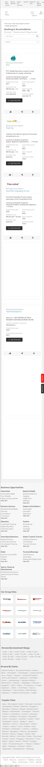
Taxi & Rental (27, 542)
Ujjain (4, 746)
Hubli (37, 719)
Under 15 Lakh (34, 654)
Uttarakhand (6, 690)
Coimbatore (15, 714)
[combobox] (22, 36)
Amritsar (37, 704)
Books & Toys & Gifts (9, 555)
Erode (4, 716)
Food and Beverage (30, 552)
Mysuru (13, 734)
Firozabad (22, 716)
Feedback (31, 760)
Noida (29, 736)
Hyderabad (6, 721)
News (14, 762)
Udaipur (37, 744)
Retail (3, 552)
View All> (26, 531)
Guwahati (22, 719)
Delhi (13, 685)
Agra (4, 704)
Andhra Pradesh (7, 670)
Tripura (31, 688)
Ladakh (34, 693)
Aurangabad (7, 706)
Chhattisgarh (23, 673)
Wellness (26, 501)
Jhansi (33, 724)
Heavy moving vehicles (9, 498)
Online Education (7, 529)
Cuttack (24, 714)
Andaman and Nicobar (20, 693)
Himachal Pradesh (30, 675)
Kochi (20, 726)
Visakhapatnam (19, 749)
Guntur (4, 719)
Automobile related (8, 494)
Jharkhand (23, 678)
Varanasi (20, 746)
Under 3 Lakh (32, 652)
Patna (12, 739)
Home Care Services (8, 542)
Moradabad (32, 731)
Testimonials (23, 762)
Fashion (26, 522)
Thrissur (28, 744)
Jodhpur (5, 726)
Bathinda (24, 706)
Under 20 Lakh (8, 657)
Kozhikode (15, 729)
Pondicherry (29, 685)
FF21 (8, 65)
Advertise (26, 2)
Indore (15, 721)
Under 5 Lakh (7, 654)
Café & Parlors (28, 555)
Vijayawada (6, 749)
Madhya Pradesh (28, 680)
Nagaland (5, 685)
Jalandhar (6, 724)
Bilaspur (5, 711)
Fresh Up (10, 128)
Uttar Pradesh (18, 690)
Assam (35, 670)
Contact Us (22, 760)
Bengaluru (33, 706)
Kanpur (13, 726)
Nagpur (20, 734)
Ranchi (18, 741)
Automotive (5, 491)
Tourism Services (29, 544)
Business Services (8, 506)
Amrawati (29, 704)
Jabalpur (22, 721)
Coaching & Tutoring (8, 524)
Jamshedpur (24, 724)
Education (27, 511)
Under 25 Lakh (21, 657)
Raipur (4, 741)
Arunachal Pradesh (23, 670)
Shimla (25, 741)
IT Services (5, 516)
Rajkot (11, 741)
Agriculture (27, 514)
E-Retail (3, 559)
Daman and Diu (36, 673)
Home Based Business (9, 537)
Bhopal (22, 709)
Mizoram (36, 683)
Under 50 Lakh (8, 659)
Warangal (30, 749)
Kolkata (27, 726)
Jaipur (30, 721)
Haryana (17, 675)
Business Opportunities (21, 23)
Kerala (3, 680)
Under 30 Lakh (35, 657)
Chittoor (5, 714)
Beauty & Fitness (7, 539)
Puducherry (29, 739)
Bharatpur (6, 709)
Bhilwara (15, 709)
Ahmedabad (12, 704)
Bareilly (16, 706)
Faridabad (13, 716)
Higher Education (7, 526)
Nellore (12, 736)
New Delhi (21, 736)
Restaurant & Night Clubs (32, 559)
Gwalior (30, 719)
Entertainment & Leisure (9, 572)
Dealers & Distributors (31, 506)
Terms (31, 762)
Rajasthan (5, 688)
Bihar (3, 673)
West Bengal (31, 690)
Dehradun (33, 714)
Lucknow (25, 729)
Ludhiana (33, 729)
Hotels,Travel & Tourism (32, 537)
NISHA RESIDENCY (14, 311)
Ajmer (21, 704)
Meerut (23, 731)
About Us (13, 760)
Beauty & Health (29, 491)
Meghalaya (26, 683)
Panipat (5, 739)
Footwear (26, 529)
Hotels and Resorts (30, 539)
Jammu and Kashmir (9, 678)
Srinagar (33, 741)
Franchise (7, 23)
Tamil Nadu (23, 688)
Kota (33, 726)
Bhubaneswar (32, 709)
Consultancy (5, 514)
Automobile (27, 509)
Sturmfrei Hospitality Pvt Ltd (17, 191)
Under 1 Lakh (7, 652)
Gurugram (13, 719)
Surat (4, 744)
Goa (3, 675)
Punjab (38, 685)
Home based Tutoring (9, 544)
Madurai (5, 731)
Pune (38, 739)
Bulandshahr (15, 711)
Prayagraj (19, 739)
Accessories (27, 524)
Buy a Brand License (7, 3)
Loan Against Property (39, 3)
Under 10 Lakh (21, 654)
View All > (4, 501)
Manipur (16, 683)
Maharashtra (6, 683)
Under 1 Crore (21, 659)
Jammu (14, 724)
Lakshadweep (14, 680)
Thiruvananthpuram (16, 744)
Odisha (19, 685)
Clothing (26, 526)
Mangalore (14, 731)
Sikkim (13, 688)
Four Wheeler (6, 496)
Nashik (27, 734)
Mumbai (5, 734)
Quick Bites (27, 557)
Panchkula (37, 736)
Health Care (27, 498)
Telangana (5, 693)
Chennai (35, 711)
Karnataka (33, 678)
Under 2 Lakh (19, 652)
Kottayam (6, 729)
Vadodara (12, 746)
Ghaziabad (32, 716)
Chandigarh (11, 673)
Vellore (28, 746)
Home (5, 760)
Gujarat (9, 675)
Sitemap (39, 762)
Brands (39, 760)
